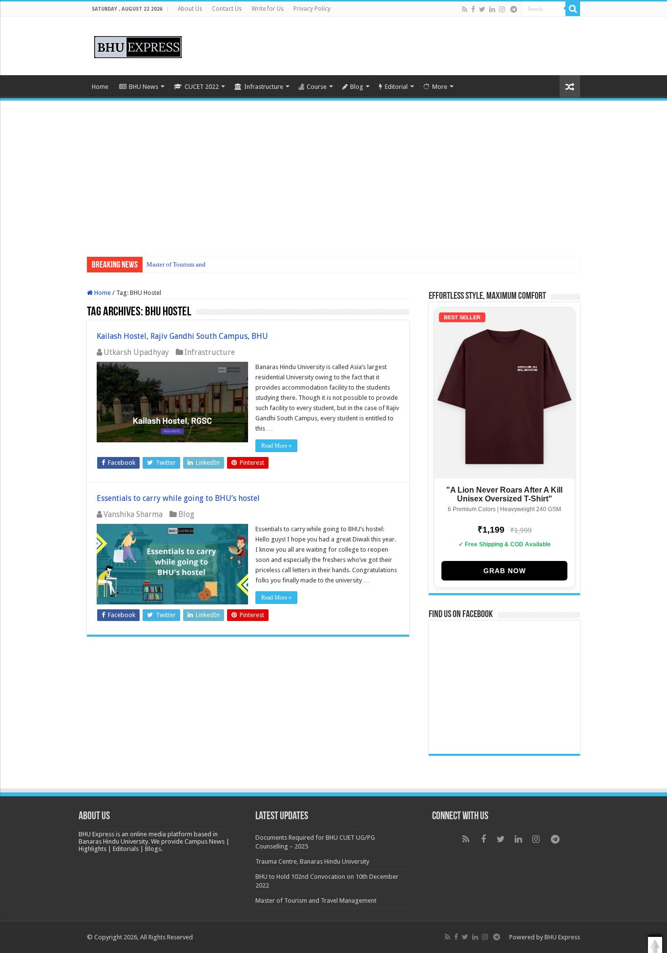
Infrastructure (263, 86)
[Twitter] (482, 9)
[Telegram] (513, 9)
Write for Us (267, 8)
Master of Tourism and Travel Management (203, 264)
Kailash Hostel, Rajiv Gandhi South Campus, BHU (182, 336)
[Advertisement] (333, 173)
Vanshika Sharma (133, 514)
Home (100, 86)
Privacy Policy (312, 8)
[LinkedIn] (492, 9)
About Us (190, 8)
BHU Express (562, 937)
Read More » (276, 445)
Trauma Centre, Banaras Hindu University (312, 861)
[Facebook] (473, 9)
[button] (655, 945)
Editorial (396, 86)
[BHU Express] (138, 45)
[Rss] (464, 9)
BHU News (143, 86)
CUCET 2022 (202, 86)
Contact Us (227, 8)
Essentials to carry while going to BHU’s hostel (178, 498)
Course (317, 86)
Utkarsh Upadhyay (136, 352)
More (439, 86)
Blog (356, 86)
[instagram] (502, 9)
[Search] (572, 8)
